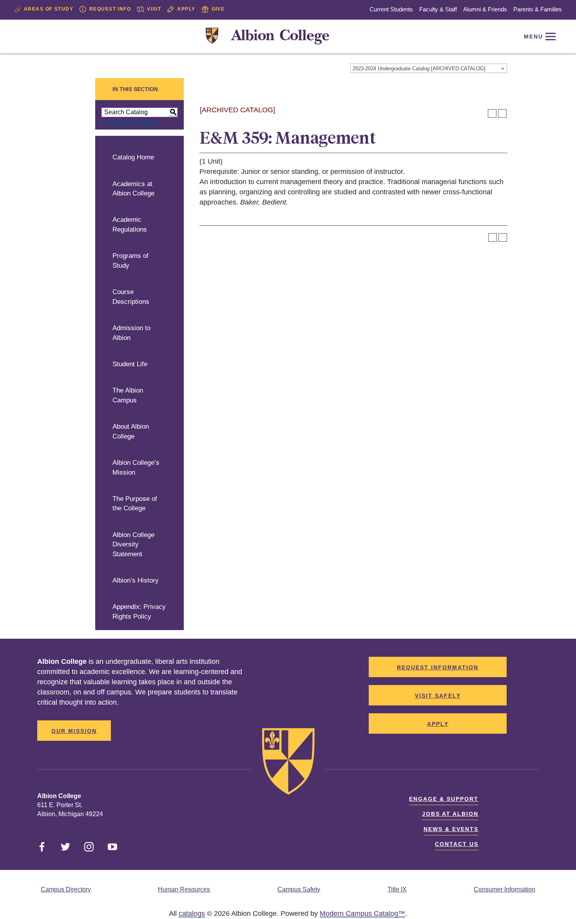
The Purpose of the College (134, 503)
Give (218, 9)
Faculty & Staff (438, 9)
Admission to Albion (131, 333)
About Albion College (130, 431)
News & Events (451, 829)
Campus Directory (66, 889)
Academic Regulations (129, 224)
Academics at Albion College (133, 188)
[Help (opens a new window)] (502, 113)
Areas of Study (48, 9)
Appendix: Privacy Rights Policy (139, 611)
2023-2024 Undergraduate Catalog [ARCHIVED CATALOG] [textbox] (419, 68)
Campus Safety (298, 889)
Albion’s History (135, 580)
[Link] (267, 36)
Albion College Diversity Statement (133, 544)
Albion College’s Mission (135, 467)
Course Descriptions (130, 296)
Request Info (110, 9)
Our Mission (74, 731)
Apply (186, 9)
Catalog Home (133, 157)
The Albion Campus (127, 395)
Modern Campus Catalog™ (362, 913)
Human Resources (184, 889)
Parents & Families (537, 9)
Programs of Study (130, 260)
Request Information (437, 667)
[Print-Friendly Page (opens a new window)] (492, 113)
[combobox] (428, 68)
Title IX (397, 889)
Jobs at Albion (450, 814)
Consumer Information (504, 889)
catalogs (192, 913)
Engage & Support (443, 799)
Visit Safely (438, 695)
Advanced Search (129, 123)
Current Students (391, 9)
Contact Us (456, 844)
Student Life (129, 364)
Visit (154, 9)
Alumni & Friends (485, 9)
